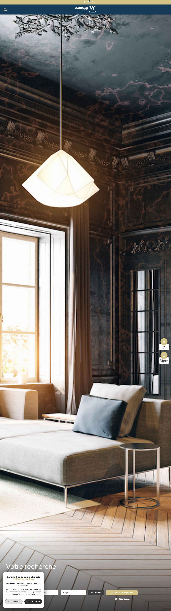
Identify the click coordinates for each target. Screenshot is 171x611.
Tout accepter (33, 602)
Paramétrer (14, 602)
